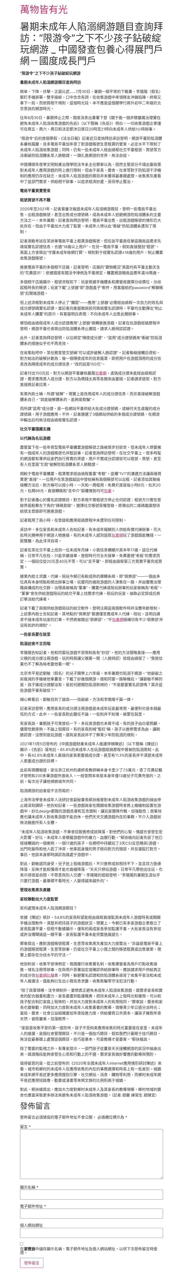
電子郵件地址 (33, 1206)
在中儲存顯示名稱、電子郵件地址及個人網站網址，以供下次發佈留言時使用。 (88, 1251)
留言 (25, 1127)
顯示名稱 (29, 1187)
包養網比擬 (44, 975)
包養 (108, 490)
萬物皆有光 (44, 9)
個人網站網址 (31, 1225)
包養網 (101, 373)
